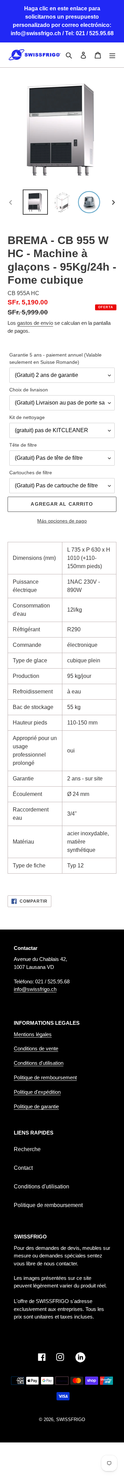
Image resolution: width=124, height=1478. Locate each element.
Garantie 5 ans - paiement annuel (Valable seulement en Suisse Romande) (55, 358)
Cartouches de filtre (30, 472)
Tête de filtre (23, 445)
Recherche (27, 1149)
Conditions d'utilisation (38, 1063)
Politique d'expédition (37, 1092)
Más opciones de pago (62, 521)
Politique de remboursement (45, 1077)
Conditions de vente (36, 1048)
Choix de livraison (28, 389)
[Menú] (112, 54)
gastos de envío (35, 323)
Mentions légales (33, 1034)
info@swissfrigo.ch (35, 989)
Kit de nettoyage (27, 417)
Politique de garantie (36, 1106)
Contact (23, 1168)
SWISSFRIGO (70, 1419)
